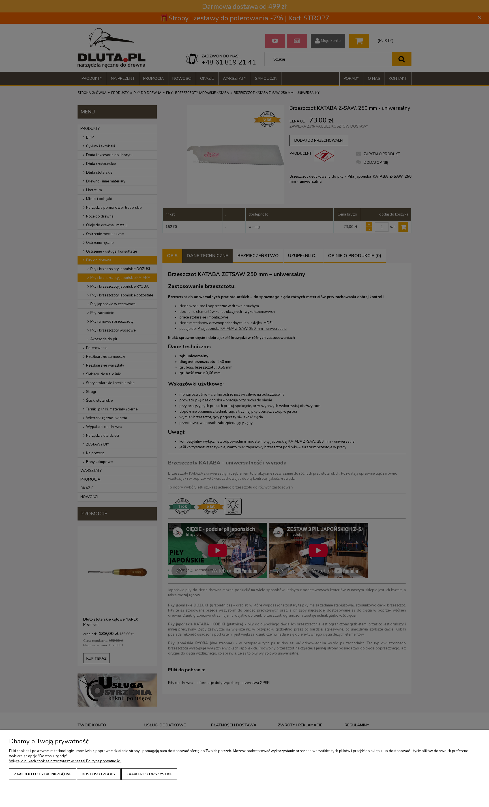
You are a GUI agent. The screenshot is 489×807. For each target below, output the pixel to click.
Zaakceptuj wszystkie (149, 774)
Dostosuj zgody (99, 774)
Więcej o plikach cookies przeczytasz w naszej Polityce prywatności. (65, 761)
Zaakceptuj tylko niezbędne (42, 774)
